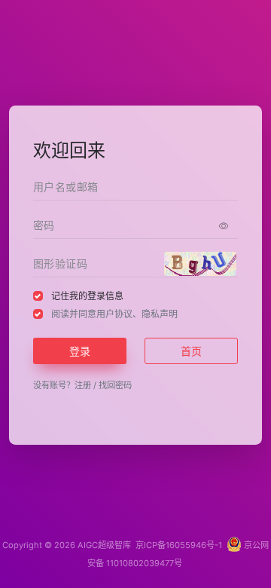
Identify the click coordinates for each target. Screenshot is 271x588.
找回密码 (115, 385)
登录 (79, 351)
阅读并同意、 (114, 314)
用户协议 (114, 314)
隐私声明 (160, 314)
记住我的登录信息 (87, 296)
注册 (83, 385)
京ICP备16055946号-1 (177, 545)
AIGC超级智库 (104, 545)
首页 (191, 351)
